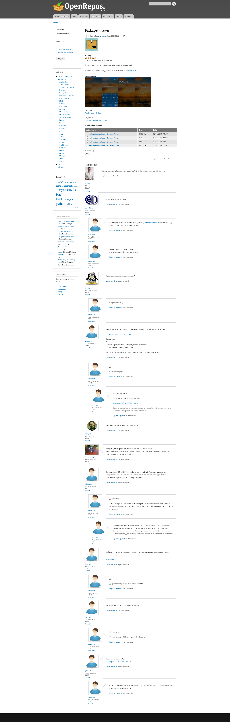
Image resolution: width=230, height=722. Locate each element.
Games (60, 131)
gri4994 (88, 670)
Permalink (88, 191)
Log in (155, 159)
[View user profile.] (89, 179)
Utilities (62, 128)
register (161, 159)
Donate (119, 16)
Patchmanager (64, 199)
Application (63, 82)
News (74, 16)
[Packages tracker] (93, 108)
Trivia (61, 158)
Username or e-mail (63, 34)
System (61, 123)
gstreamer (66, 185)
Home (55, 22)
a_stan (87, 182)
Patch (59, 194)
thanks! (60, 252)
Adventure (62, 139)
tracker (95, 120)
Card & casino (64, 145)
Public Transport (65, 114)
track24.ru (132, 70)
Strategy (62, 156)
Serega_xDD (90, 457)
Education (62, 148)
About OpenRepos (62, 16)
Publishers (84, 16)
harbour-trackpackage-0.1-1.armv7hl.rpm (104, 134)
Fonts (59, 164)
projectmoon (62, 286)
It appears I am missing (65, 242)
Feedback (128, 16)
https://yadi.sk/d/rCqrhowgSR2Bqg (119, 334)
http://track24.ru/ (151, 222)
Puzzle (61, 150)
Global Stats (108, 16)
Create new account (64, 49)
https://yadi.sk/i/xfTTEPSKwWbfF (118, 661)
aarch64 (60, 182)
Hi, (59, 265)
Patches (62, 109)
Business (62, 90)
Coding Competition (65, 76)
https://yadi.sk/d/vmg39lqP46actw (125, 403)
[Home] (79, 7)
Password (60, 41)
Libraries (61, 167)
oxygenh (88, 433)
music (74, 190)
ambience (69, 182)
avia (105, 120)
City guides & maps (66, 93)
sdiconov (91, 234)
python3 (70, 204)
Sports (61, 120)
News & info (63, 106)
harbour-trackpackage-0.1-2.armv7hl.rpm (104, 138)
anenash (101, 36)
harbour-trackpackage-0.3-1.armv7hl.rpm (104, 142)
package (88, 120)
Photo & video (64, 112)
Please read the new (64, 247)
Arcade (61, 142)
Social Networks (65, 117)
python (60, 203)
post (100, 120)
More (76, 207)
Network (62, 104)
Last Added (95, 16)
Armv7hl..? (61, 254)
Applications (62, 79)
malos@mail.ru (111, 559)
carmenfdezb (62, 289)
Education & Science (66, 95)
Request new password (65, 52)
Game (61, 134)
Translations (62, 162)
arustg (60, 291)
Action (61, 137)
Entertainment (64, 98)
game (58, 185)
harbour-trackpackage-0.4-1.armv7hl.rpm (104, 145)
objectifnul (89, 207)
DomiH (60, 294)
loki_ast (88, 563)
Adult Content (64, 84)
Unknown (62, 125)
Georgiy (88, 287)
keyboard (64, 189)
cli (75, 182)
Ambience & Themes (66, 87)
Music (61, 101)
